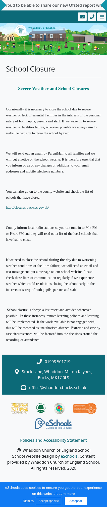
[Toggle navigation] (101, 16)
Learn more (65, 494)
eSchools (69, 456)
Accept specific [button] (49, 501)
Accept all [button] (76, 501)
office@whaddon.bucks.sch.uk (57, 387)
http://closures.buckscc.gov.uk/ (27, 207)
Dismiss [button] (27, 501)
